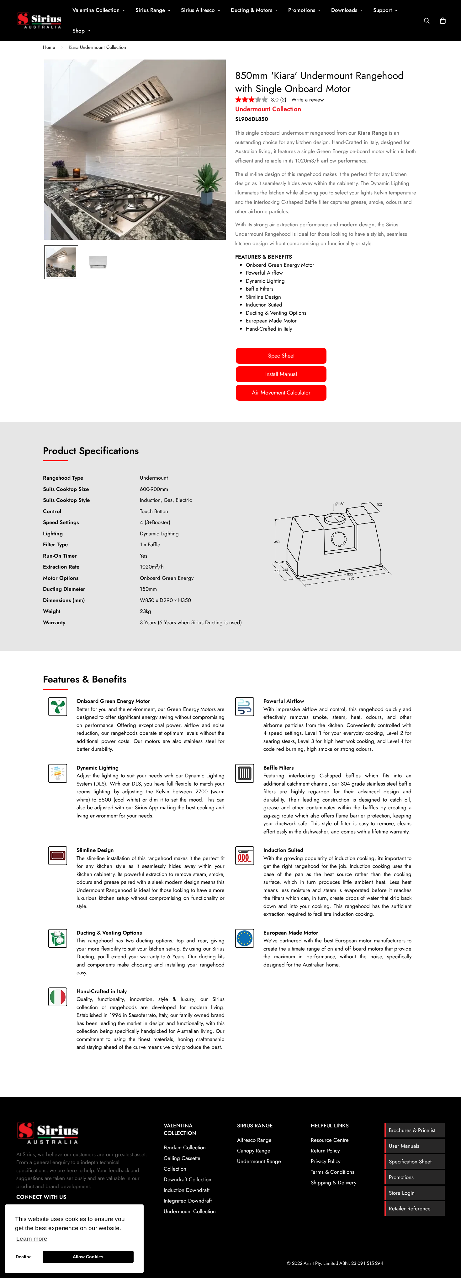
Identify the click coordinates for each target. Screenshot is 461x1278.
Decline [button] (24, 1256)
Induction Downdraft (186, 1190)
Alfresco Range (254, 1140)
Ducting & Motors (251, 10)
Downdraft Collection (187, 1179)
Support (382, 10)
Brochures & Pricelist (412, 1130)
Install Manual (281, 374)
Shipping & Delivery (333, 1182)
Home (49, 47)
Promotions (301, 10)
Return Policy (325, 1150)
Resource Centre (330, 1140)
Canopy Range (253, 1150)
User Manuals (404, 1146)
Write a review (307, 99)
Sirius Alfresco (198, 10)
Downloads (344, 10)
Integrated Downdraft (188, 1200)
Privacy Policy (325, 1161)
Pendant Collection (185, 1147)
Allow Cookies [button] (88, 1256)
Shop (78, 30)
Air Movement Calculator (281, 393)
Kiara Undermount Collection (97, 47)
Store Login (402, 1193)
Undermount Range (259, 1161)
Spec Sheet (281, 356)
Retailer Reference (410, 1208)
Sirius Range (150, 10)
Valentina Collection (95, 10)
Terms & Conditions (332, 1172)
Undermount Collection (190, 1211)
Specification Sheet (410, 1161)
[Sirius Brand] (39, 20)
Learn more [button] (31, 1238)
